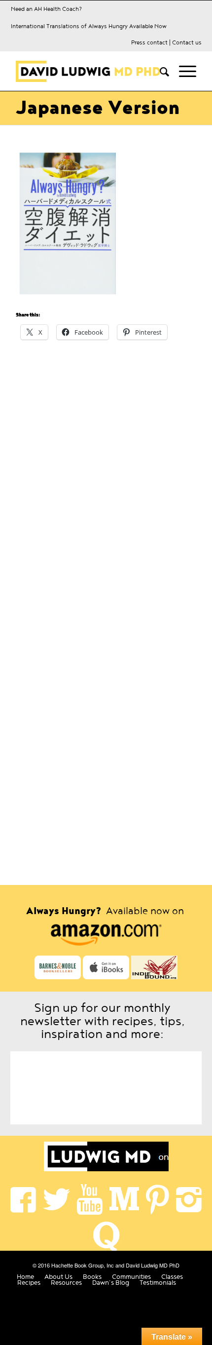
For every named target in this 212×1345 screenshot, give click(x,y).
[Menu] (182, 71)
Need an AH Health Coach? (46, 8)
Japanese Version (98, 108)
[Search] (159, 71)
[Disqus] (106, 476)
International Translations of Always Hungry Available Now (89, 26)
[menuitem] (159, 71)
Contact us (187, 42)
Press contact (149, 42)
